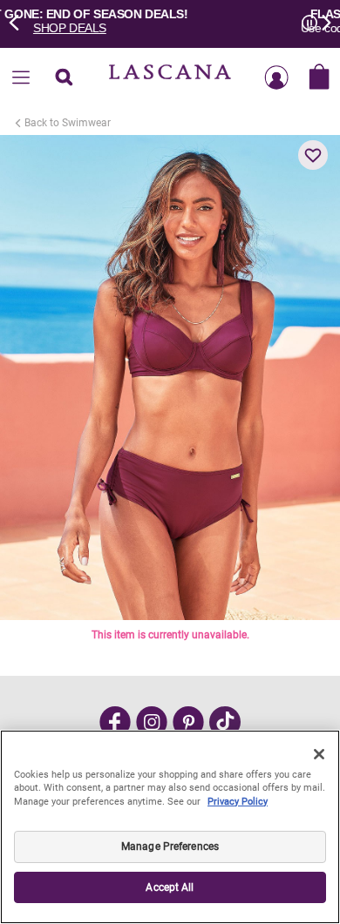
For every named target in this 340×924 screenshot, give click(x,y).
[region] (170, 827)
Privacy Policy (237, 801)
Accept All (170, 887)
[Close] (319, 754)
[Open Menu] (21, 78)
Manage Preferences (170, 846)
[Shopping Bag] (319, 78)
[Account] (276, 78)
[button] (313, 155)
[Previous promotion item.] (19, 21)
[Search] (64, 78)
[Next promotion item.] (320, 21)
